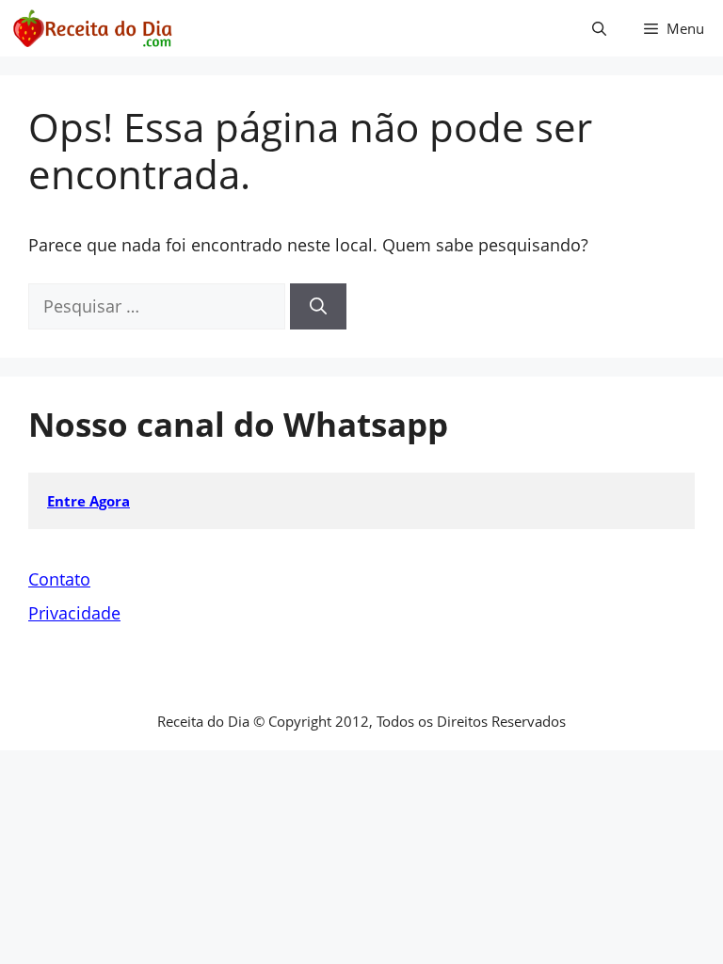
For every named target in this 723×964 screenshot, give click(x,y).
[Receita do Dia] (91, 28)
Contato (59, 579)
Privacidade (74, 613)
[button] (599, 28)
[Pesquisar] (318, 306)
